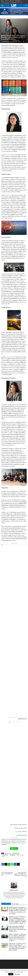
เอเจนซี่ (18, 854)
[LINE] (9, 864)
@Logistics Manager (21, 842)
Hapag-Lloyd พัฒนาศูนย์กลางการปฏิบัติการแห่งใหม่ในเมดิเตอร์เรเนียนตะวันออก (20, 874)
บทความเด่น (11, 17)
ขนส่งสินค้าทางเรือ (5, 854)
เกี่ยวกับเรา (7, 0)
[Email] (18, 864)
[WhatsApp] (12, 864)
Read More (17, 974)
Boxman (3, 45)
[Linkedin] (15, 864)
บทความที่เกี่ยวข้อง (6, 903)
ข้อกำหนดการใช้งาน (13, 2)
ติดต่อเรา (2, 0)
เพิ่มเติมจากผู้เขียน (15, 903)
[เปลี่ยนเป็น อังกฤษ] (18, 2)
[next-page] (4, 953)
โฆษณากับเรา (12, 0)
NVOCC (3, 856)
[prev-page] (2, 953)
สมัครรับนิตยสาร (18, 0)
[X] (5, 864)
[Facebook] (2, 864)
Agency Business (8, 853)
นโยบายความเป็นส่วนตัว (5, 2)
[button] (26, 5)
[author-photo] (14, 888)
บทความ (6, 17)
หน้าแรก (2, 17)
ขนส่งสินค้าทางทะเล (16, 853)
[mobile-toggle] (2, 5)
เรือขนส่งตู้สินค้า (12, 854)
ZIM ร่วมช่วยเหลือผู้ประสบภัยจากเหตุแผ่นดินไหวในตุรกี (7, 874)
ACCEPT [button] (11, 974)
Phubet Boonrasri (6, 41)
